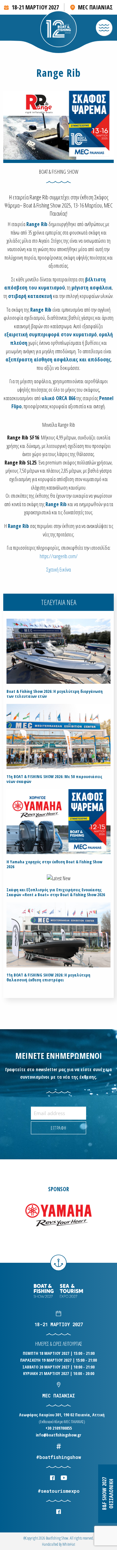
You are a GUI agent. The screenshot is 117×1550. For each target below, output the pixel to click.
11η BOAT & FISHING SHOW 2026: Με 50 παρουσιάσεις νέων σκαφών (54, 779)
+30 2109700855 (59, 1428)
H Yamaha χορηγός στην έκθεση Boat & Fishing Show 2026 (54, 864)
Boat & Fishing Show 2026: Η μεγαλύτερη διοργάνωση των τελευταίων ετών (54, 694)
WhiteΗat (68, 1544)
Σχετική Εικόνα (58, 569)
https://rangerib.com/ (59, 556)
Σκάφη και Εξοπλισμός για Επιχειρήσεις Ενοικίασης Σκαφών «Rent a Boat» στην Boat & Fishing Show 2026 (55, 892)
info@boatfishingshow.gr (58, 1435)
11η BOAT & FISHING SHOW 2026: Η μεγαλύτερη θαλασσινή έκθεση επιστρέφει (48, 977)
